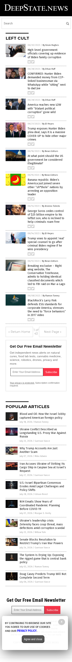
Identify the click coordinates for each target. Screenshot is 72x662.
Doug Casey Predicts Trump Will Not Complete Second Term (43, 575)
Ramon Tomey (41, 422)
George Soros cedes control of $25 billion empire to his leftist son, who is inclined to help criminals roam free (46, 216)
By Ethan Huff (48, 69)
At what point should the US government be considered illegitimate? (45, 159)
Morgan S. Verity (43, 513)
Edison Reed (41, 494)
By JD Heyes (48, 123)
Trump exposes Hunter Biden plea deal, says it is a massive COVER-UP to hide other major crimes (47, 134)
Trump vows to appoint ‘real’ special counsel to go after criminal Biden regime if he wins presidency (46, 244)
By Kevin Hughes (51, 45)
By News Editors (50, 151)
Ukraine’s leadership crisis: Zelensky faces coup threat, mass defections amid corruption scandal (42, 524)
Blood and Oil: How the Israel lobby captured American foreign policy (43, 415)
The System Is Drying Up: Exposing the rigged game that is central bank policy (43, 558)
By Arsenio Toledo (51, 206)
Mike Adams (41, 456)
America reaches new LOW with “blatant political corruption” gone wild (44, 108)
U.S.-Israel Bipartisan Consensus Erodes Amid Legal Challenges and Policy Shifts (42, 486)
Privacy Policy (27, 630)
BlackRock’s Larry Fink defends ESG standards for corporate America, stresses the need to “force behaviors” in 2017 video (47, 308)
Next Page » (52, 332)
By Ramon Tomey (51, 295)
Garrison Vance (42, 441)
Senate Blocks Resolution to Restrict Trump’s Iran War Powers (41, 541)
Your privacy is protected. (22, 383)
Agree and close (33, 639)
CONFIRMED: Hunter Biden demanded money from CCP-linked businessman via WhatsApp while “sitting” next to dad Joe (47, 81)
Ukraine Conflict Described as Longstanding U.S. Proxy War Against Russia (43, 433)
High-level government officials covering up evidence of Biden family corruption (47, 53)
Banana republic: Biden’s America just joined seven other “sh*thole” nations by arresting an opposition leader (45, 187)
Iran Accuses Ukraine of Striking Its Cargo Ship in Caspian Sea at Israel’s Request (43, 467)
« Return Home (19, 332)
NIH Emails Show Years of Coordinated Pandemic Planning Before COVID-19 (40, 505)
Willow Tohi (40, 532)
